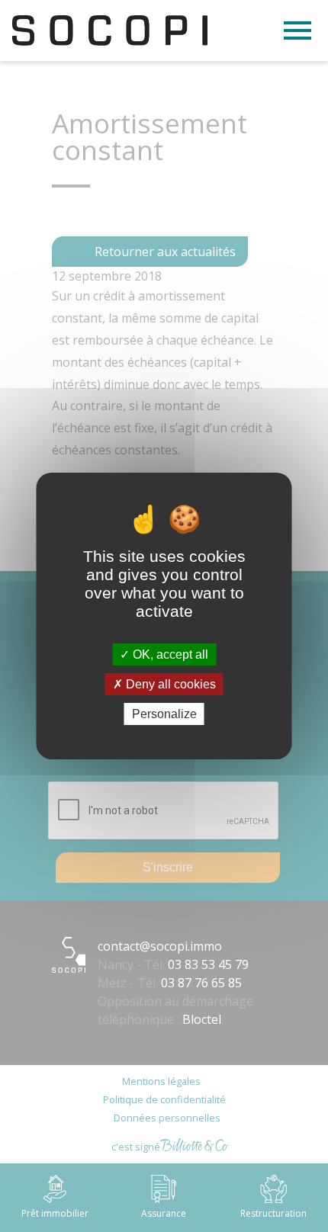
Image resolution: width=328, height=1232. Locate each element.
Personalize (164, 713)
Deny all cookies (169, 684)
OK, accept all (169, 653)
